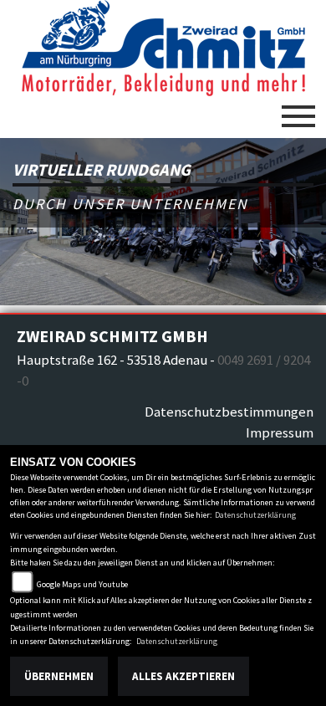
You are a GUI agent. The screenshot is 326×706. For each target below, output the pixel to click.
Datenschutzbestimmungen (229, 411)
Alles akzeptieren (183, 676)
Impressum (279, 432)
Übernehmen (59, 676)
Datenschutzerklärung (255, 514)
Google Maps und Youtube (82, 584)
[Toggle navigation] (298, 109)
